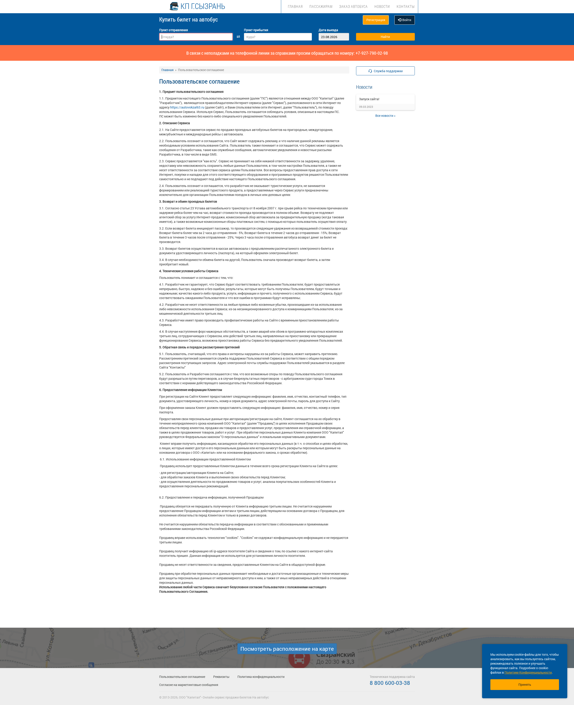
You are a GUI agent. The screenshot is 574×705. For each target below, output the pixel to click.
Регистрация (375, 20)
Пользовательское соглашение (182, 677)
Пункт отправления (173, 30)
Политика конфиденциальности (261, 677)
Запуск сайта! (369, 99)
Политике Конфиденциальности (528, 672)
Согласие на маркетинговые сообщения (188, 685)
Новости (382, 6)
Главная (295, 6)
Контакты (406, 6)
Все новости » (385, 115)
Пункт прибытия (256, 30)
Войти (406, 20)
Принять (524, 684)
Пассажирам (321, 6)
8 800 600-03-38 (390, 682)
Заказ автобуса (353, 6)
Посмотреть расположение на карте (287, 648)
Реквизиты (221, 677)
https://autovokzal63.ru (187, 107)
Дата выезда (328, 30)
